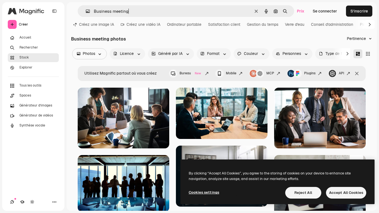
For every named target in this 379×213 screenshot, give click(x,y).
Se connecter (325, 11)
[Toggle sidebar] (54, 11)
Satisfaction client (224, 24)
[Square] (367, 53)
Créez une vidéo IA (143, 24)
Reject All (303, 192)
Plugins (309, 73)
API (341, 73)
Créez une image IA (96, 24)
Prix (300, 11)
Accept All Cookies (346, 192)
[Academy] (22, 201)
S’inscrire (359, 11)
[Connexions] (12, 201)
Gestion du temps (262, 24)
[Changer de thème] (32, 201)
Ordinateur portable (184, 24)
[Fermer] (357, 73)
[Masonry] (357, 53)
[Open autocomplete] (85, 11)
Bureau (190, 73)
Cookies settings (204, 192)
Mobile (231, 73)
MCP (270, 73)
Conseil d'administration (332, 24)
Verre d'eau (294, 24)
